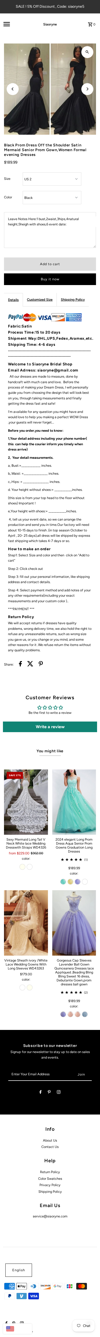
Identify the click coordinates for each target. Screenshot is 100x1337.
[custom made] (84, 881)
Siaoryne (50, 24)
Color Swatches (50, 1179)
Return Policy (50, 1172)
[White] (29, 867)
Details (13, 300)
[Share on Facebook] (20, 664)
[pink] (70, 1014)
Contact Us (50, 1147)
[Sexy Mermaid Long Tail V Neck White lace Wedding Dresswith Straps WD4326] (26, 802)
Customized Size (40, 300)
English (18, 1270)
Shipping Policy (73, 300)
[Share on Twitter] (30, 664)
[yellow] (70, 881)
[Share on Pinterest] (41, 664)
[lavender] (77, 881)
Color (8, 197)
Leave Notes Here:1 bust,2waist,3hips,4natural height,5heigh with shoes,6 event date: (43, 221)
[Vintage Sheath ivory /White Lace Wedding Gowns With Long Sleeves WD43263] (26, 923)
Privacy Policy (50, 1185)
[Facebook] (40, 1093)
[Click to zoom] (87, 52)
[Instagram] (59, 1093)
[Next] (87, 89)
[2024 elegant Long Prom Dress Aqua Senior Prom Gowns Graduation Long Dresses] (74, 802)
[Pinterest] (49, 1093)
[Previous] (13, 89)
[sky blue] (84, 1014)
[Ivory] (22, 867)
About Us (50, 1140)
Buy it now (50, 279)
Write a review (50, 726)
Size (7, 179)
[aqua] (63, 881)
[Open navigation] (15, 24)
